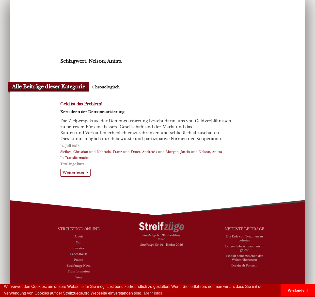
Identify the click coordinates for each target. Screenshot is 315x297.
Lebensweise (78, 254)
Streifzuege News (79, 265)
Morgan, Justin (178, 152)
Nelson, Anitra (210, 152)
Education (79, 248)
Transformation (78, 158)
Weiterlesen (74, 172)
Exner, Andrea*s (144, 152)
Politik (78, 259)
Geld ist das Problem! (81, 103)
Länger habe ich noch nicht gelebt (244, 248)
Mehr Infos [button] (153, 293)
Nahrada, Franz (109, 152)
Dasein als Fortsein (244, 265)
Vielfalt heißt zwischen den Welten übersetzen (244, 257)
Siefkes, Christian (74, 152)
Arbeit (79, 236)
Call (78, 242)
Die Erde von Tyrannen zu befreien (244, 238)
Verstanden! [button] (298, 290)
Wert (78, 277)
